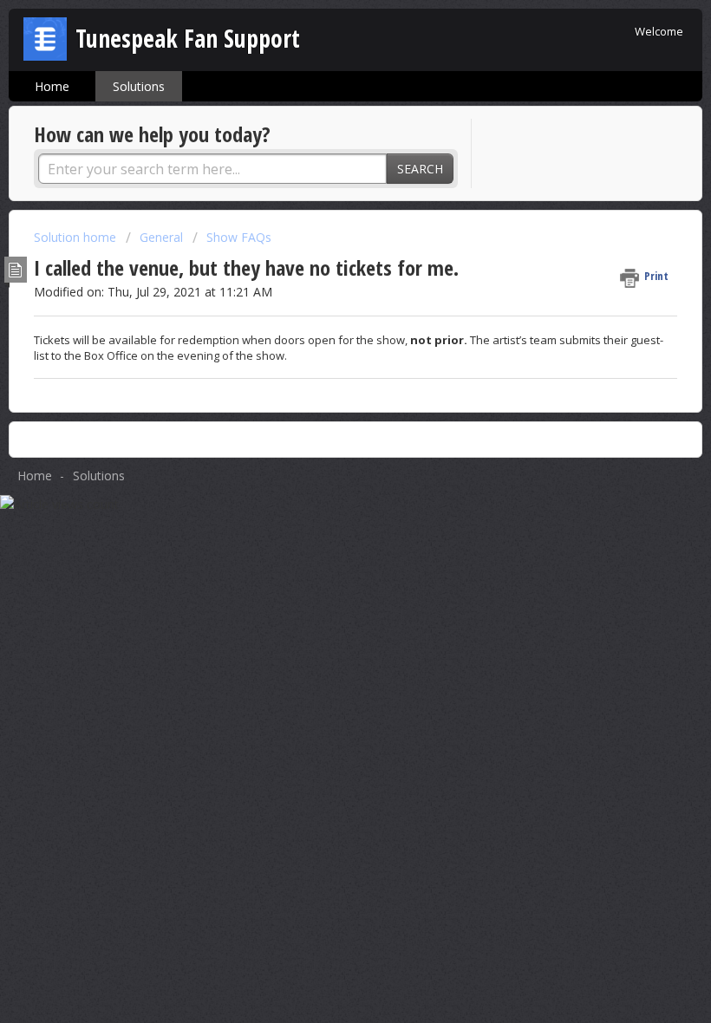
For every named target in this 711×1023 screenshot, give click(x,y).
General (161, 237)
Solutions (139, 86)
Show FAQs (238, 237)
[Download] (323, 502)
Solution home (77, 237)
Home (52, 86)
